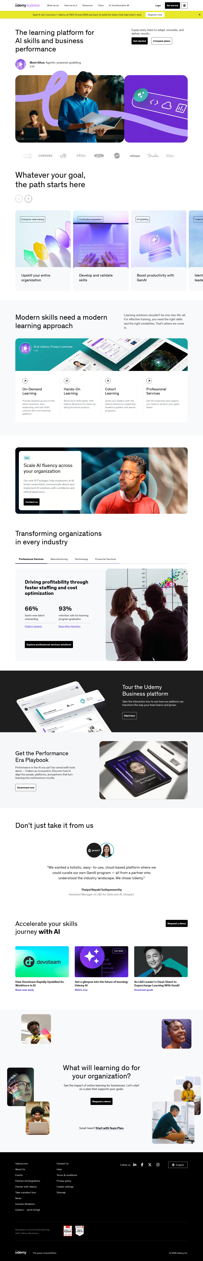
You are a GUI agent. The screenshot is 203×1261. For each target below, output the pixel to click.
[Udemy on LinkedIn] (134, 1164)
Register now (155, 14)
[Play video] (21, 64)
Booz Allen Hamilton (69, 626)
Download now (25, 787)
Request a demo (176, 923)
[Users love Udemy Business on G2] (78, 1235)
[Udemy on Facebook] (142, 1164)
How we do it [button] (70, 5)
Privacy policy (64, 1180)
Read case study (24, 989)
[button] (43, 250)
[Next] (28, 198)
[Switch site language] (184, 5)
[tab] (31, 559)
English (180, 1164)
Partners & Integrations (27, 1180)
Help (59, 1169)
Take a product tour (25, 1192)
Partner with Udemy (26, 1186)
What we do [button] (53, 5)
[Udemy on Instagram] (157, 1164)
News (18, 1198)
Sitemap (61, 1192)
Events (19, 1175)
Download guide (143, 989)
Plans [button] (101, 5)
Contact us (31, 501)
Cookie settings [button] (65, 1186)
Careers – (27, 1209)
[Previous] (18, 198)
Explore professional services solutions (49, 644)
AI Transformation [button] (118, 5)
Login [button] (158, 5)
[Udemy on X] (150, 1164)
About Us (20, 1169)
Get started (172, 5)
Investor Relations (25, 1203)
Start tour (129, 715)
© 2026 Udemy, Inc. (178, 1253)
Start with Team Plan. (110, 1128)
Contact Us (63, 1163)
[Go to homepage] (36, 1253)
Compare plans (161, 40)
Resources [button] (87, 5)
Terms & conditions (67, 1175)
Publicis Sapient (33, 626)
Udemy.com (21, 1163)
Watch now (81, 989)
